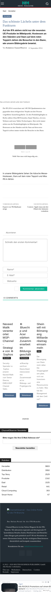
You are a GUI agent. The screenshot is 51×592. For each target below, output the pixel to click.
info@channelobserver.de (33, 546)
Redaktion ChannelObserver (16, 48)
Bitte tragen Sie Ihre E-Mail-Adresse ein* (21, 438)
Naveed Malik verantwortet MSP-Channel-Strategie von (8, 339)
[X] (29, 553)
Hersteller (12, 11)
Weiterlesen (9, 395)
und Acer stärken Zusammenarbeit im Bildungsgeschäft (25, 341)
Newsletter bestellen (25, 448)
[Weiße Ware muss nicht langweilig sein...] (25, 138)
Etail (39, 351)
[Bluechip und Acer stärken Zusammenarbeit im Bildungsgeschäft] (25, 318)
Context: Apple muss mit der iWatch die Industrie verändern (37, 209)
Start (4, 11)
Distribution (24, 358)
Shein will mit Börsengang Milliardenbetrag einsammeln (42, 335)
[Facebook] (21, 553)
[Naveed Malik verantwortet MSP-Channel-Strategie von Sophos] (8, 318)
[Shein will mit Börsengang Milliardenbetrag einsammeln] (42, 318)
